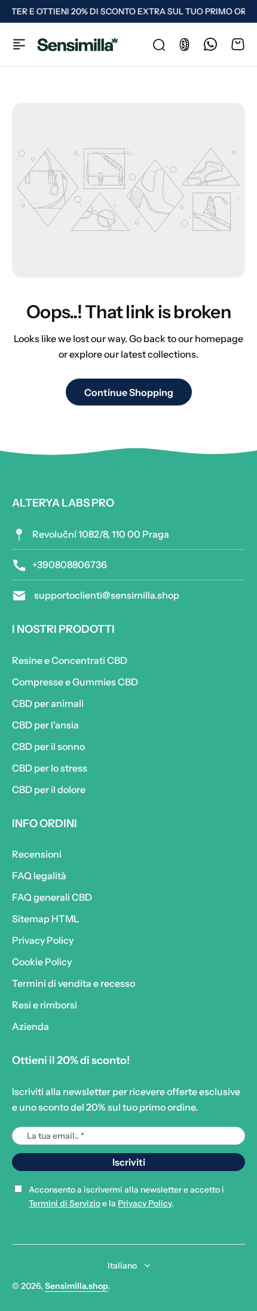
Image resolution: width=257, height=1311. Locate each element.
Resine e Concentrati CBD (69, 660)
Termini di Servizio (64, 1203)
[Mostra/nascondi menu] (19, 44)
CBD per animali (48, 703)
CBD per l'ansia (45, 725)
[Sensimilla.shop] (77, 44)
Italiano (122, 1265)
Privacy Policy (43, 940)
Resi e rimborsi (44, 1005)
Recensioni (37, 854)
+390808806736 (69, 565)
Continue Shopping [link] (128, 392)
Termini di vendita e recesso (73, 983)
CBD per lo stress (49, 768)
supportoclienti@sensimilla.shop (105, 595)
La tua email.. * (55, 1135)
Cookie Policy (42, 962)
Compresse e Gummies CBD (75, 682)
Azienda (30, 1026)
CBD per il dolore (48, 789)
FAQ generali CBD (52, 897)
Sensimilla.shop (76, 1285)
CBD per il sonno (48, 746)
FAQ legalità (39, 876)
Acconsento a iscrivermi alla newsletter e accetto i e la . (126, 1196)
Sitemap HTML (45, 919)
